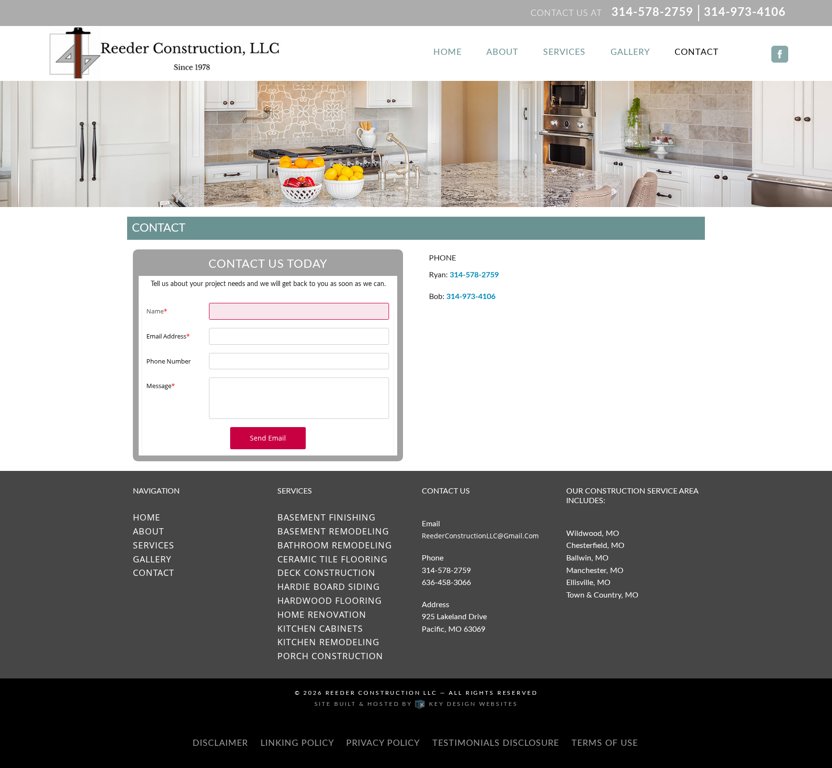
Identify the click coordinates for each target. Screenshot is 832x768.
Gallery (630, 52)
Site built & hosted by (416, 704)
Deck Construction (326, 572)
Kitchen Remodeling (328, 642)
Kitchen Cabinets (320, 628)
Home (447, 52)
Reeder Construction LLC (381, 693)
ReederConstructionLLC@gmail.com (480, 535)
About (502, 52)
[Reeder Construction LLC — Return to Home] (166, 53)
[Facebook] (779, 48)
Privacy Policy (383, 743)
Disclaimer (220, 743)
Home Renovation (321, 614)
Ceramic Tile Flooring (332, 559)
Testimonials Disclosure (495, 743)
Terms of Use (605, 743)
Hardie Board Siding (328, 586)
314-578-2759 (652, 12)
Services (564, 52)
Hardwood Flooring (329, 600)
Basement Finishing (326, 517)
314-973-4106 (745, 12)
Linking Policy (297, 743)
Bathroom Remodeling (334, 545)
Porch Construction (330, 656)
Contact (697, 52)
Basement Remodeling (333, 531)
